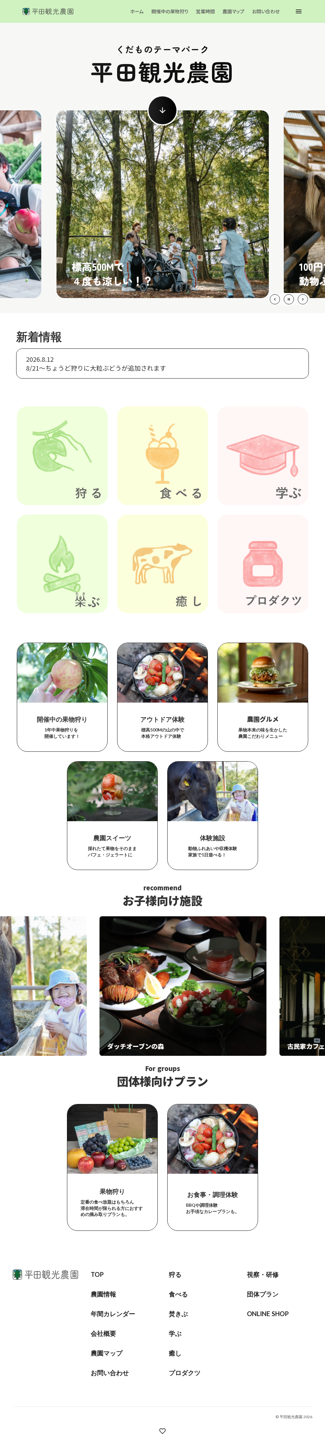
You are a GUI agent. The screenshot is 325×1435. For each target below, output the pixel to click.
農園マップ (233, 11)
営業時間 (205, 11)
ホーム (137, 11)
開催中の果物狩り (169, 11)
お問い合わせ (266, 11)
